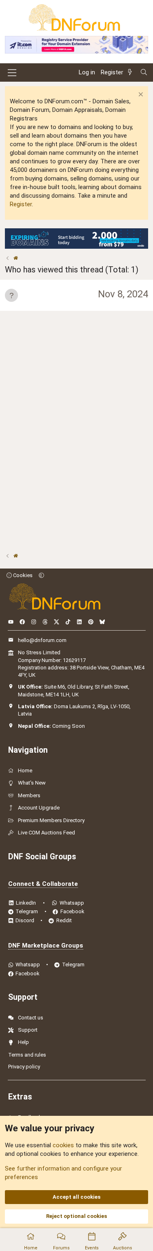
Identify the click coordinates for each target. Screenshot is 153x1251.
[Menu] (12, 73)
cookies (63, 1145)
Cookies (22, 575)
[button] (41, 575)
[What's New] (131, 72)
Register (21, 204)
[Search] (144, 72)
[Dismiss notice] (139, 95)
